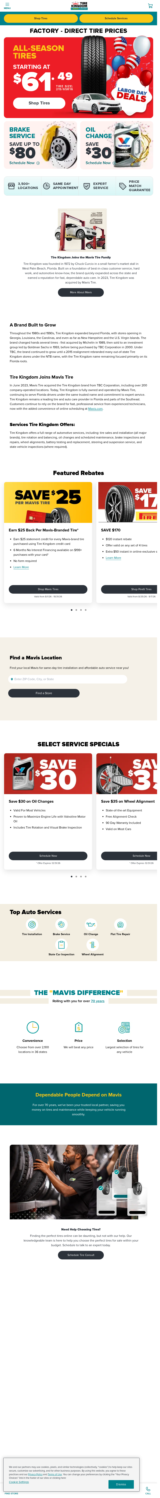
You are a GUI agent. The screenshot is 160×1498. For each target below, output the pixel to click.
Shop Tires (40, 18)
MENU (7, 8)
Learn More (21, 567)
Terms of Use (55, 1474)
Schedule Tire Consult (81, 1255)
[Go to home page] (79, 6)
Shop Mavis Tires (48, 589)
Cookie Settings (19, 1482)
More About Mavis (81, 292)
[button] (71, 610)
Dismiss (121, 1484)
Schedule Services (116, 18)
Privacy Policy (35, 1474)
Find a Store (44, 693)
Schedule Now (22, 163)
